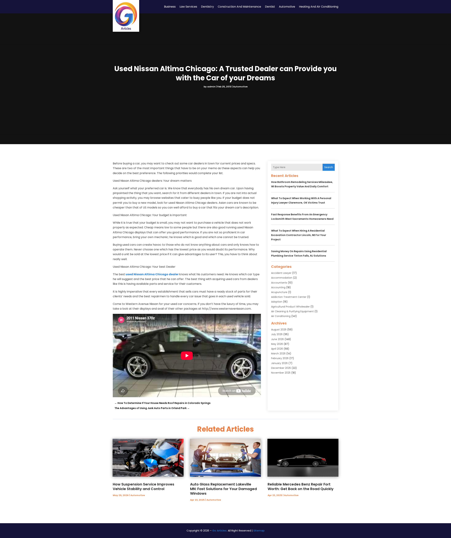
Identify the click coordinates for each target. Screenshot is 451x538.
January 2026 (279, 363)
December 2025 (281, 368)
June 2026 (277, 339)
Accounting (278, 287)
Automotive (287, 7)
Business (170, 7)
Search (328, 167)
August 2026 (278, 329)
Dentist (270, 7)
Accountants (279, 282)
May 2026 (277, 344)
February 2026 (280, 358)
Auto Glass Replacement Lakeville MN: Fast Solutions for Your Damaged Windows (223, 489)
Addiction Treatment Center (288, 297)
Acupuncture (279, 292)
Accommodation (281, 277)
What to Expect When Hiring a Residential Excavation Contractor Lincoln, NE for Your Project (298, 235)
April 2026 (277, 349)
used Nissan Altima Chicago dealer (152, 274)
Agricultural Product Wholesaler (290, 306)
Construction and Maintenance (239, 7)
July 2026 (277, 334)
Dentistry (207, 7)
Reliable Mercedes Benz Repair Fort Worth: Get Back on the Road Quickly (300, 486)
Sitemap (259, 530)
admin (211, 86)
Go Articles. (219, 530)
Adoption (276, 301)
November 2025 (281, 372)
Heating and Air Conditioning (318, 7)
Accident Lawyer (281, 273)
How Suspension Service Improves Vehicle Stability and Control (143, 486)
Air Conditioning (281, 316)
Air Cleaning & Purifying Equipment (292, 311)
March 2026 (278, 353)
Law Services (188, 7)
